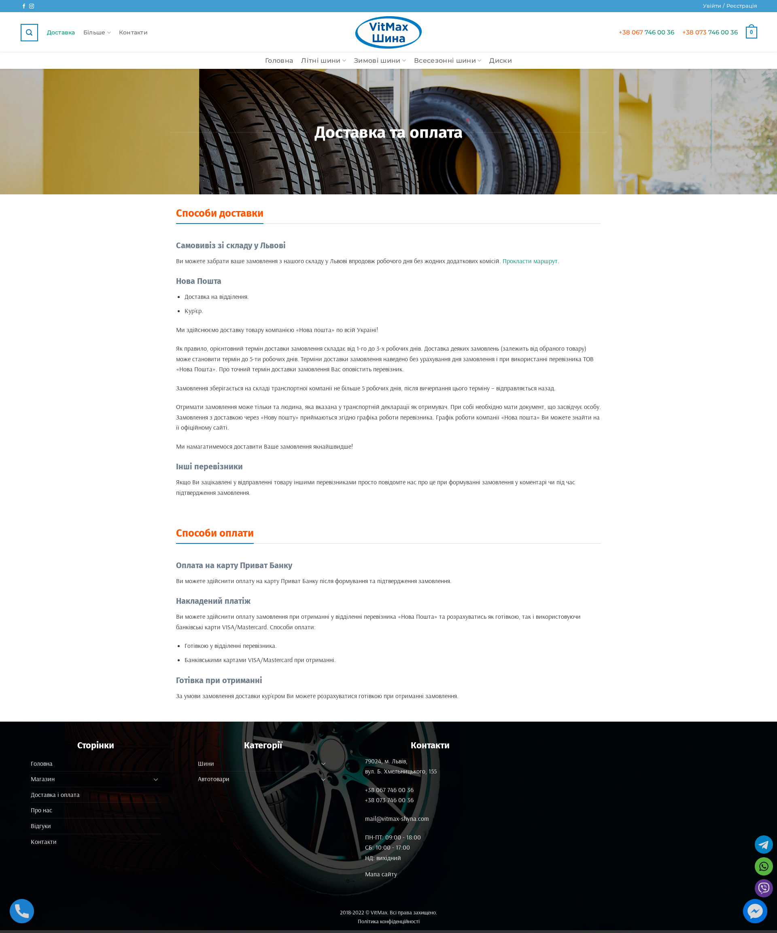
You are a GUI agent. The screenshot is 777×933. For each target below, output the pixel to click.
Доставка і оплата (55, 794)
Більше (94, 32)
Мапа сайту (381, 874)
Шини (206, 763)
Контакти (133, 32)
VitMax (379, 912)
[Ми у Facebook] (23, 6)
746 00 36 (646, 32)
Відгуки (41, 826)
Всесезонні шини (445, 60)
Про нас (41, 810)
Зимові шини (377, 60)
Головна (279, 60)
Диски (500, 60)
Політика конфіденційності (389, 921)
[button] (730, 6)
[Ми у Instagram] (31, 6)
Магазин (43, 779)
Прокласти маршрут (530, 261)
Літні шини (320, 60)
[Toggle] (156, 779)
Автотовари (213, 779)
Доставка (61, 32)
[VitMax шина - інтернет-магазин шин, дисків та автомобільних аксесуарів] (388, 32)
